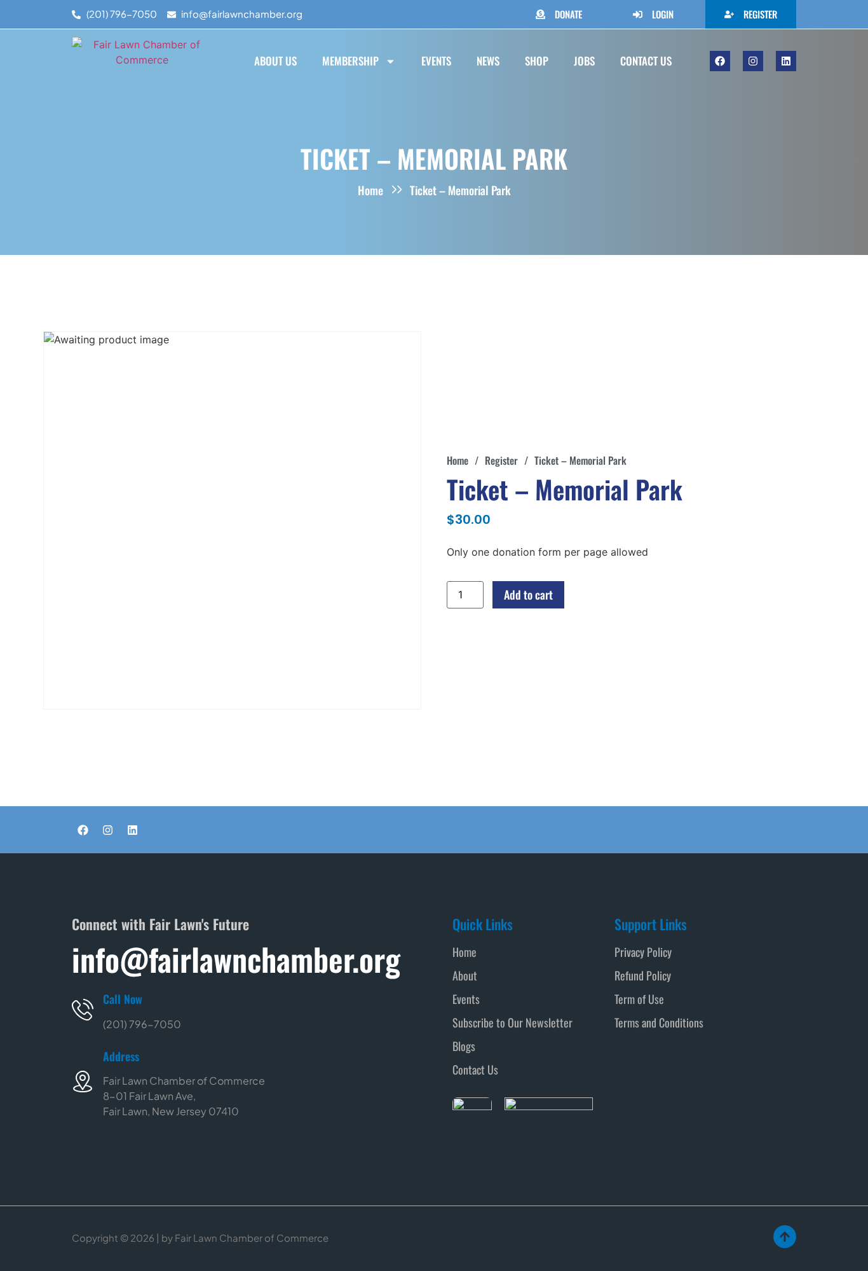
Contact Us (646, 61)
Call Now (122, 999)
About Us (275, 61)
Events (436, 61)
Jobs (584, 61)
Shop (536, 61)
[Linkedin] (786, 61)
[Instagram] (753, 61)
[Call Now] (82, 1009)
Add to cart (528, 594)
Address (121, 1056)
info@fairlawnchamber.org (236, 959)
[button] (476, 460)
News (488, 61)
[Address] (82, 1081)
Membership (350, 61)
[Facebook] (720, 61)
